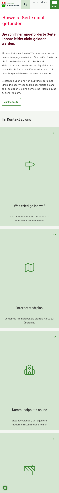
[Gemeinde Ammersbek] (10, 4)
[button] (5, 488)
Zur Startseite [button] (11, 101)
